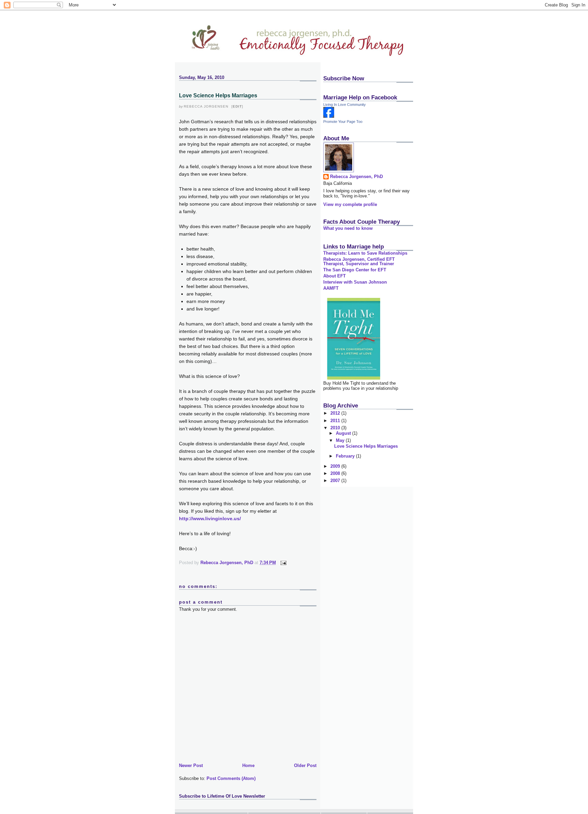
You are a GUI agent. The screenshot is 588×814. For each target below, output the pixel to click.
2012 (335, 413)
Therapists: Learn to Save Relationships (365, 253)
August (344, 433)
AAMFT (331, 288)
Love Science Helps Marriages (366, 446)
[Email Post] (283, 562)
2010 (335, 427)
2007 (335, 480)
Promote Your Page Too (342, 121)
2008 (335, 473)
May (341, 440)
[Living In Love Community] (328, 116)
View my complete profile (350, 204)
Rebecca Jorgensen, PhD (356, 176)
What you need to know (348, 228)
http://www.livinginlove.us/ (210, 518)
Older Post (305, 765)
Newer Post (191, 765)
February (346, 456)
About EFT (334, 275)
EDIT (237, 106)
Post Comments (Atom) (231, 778)
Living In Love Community (344, 104)
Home (248, 765)
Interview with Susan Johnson (355, 282)
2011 (335, 420)
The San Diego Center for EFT (354, 269)
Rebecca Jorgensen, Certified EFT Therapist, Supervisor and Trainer (359, 261)
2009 (335, 466)
